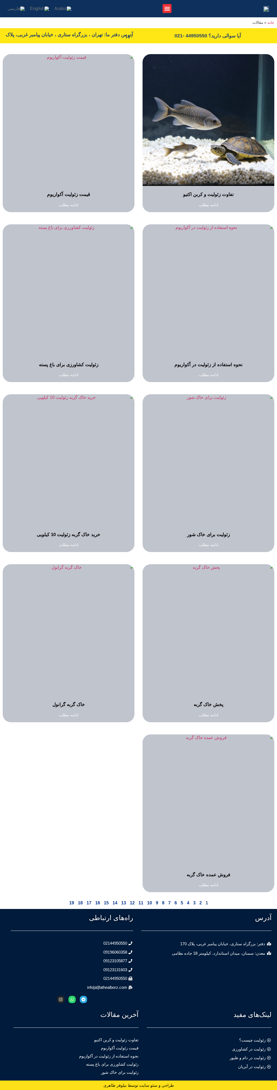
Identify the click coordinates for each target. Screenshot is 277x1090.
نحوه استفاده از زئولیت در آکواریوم (208, 364)
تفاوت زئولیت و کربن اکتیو (208, 194)
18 (80, 903)
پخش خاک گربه (208, 704)
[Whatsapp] (72, 999)
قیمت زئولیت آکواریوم (68, 194)
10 (149, 903)
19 (71, 903)
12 (132, 903)
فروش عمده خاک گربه (208, 874)
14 (115, 903)
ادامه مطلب (208, 205)
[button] (167, 8)
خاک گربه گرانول (68, 704)
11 (140, 903)
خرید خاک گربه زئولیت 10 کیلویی (68, 534)
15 (106, 903)
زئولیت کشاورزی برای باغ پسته (68, 364)
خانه (271, 23)
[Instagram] (60, 999)
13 (123, 903)
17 (89, 903)
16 (97, 903)
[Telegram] (83, 999)
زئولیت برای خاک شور (208, 534)
